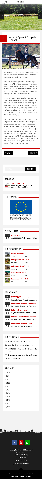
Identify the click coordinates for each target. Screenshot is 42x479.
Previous (2, 16)
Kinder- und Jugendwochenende (23, 303)
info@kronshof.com (22, 464)
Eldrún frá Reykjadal (19, 253)
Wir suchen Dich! (14, 359)
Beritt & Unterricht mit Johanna (23, 317)
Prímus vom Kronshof (19, 279)
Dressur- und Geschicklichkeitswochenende (23, 297)
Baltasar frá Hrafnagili (20, 266)
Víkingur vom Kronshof (20, 260)
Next (40, 16)
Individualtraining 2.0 (19, 310)
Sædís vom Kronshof (19, 272)
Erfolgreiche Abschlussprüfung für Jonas (22, 355)
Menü (22, 2)
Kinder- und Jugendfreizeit (21, 323)
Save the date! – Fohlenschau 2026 (20, 345)
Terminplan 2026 (17, 183)
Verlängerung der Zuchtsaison (19, 341)
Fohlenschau (16, 235)
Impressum (15, 476)
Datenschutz (26, 476)
